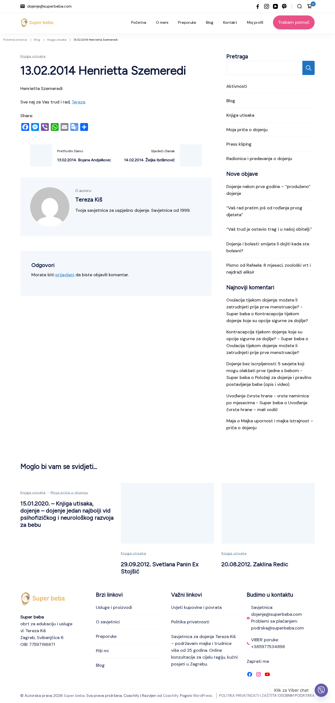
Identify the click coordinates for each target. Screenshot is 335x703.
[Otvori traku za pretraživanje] (299, 6)
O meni (162, 22)
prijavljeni (64, 275)
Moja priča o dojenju (247, 130)
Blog (209, 22)
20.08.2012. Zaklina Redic (254, 564)
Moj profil (255, 22)
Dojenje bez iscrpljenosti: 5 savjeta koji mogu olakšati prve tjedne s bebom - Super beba (265, 370)
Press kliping (239, 144)
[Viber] (321, 690)
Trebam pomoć (293, 22)
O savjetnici (108, 622)
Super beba (74, 695)
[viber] (284, 6)
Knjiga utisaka (33, 56)
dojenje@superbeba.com (49, 6)
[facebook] (257, 6)
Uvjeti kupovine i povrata (196, 607)
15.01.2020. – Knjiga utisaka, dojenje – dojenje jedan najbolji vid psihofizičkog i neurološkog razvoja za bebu (67, 514)
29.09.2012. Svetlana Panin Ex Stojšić (159, 568)
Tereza (78, 102)
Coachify (170, 695)
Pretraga (237, 56)
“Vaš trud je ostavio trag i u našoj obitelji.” (269, 229)
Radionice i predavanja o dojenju (259, 159)
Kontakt (230, 22)
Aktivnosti (236, 86)
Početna (138, 22)
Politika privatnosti (190, 622)
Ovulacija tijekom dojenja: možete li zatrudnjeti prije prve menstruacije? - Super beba (264, 307)
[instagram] (266, 6)
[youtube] (275, 6)
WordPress (202, 695)
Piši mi (102, 651)
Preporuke (187, 22)
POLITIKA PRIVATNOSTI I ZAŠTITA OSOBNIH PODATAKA (267, 695)
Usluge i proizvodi (114, 607)
